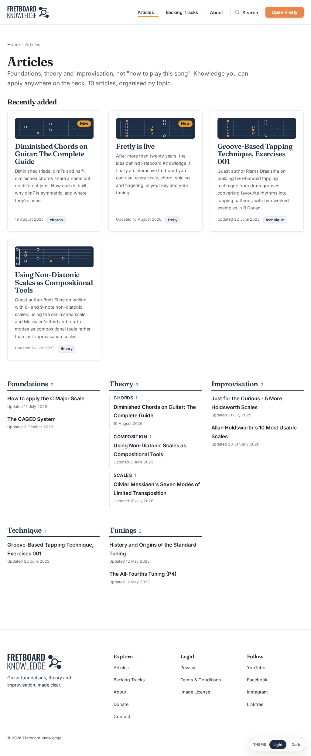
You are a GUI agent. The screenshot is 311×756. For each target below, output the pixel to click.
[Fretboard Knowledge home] (28, 12)
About (216, 12)
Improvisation (234, 384)
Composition (130, 436)
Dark (296, 744)
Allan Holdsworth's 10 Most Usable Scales (254, 432)
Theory (121, 384)
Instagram (257, 691)
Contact (122, 716)
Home (13, 44)
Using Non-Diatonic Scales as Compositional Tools (54, 282)
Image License (195, 691)
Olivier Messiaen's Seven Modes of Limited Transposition (157, 488)
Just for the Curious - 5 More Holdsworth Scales (246, 402)
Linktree (255, 704)
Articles (146, 12)
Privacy (187, 667)
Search (250, 12)
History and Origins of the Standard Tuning (153, 549)
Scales (123, 475)
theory (67, 348)
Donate (121, 704)
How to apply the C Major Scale (45, 398)
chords (56, 220)
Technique (24, 530)
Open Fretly (285, 12)
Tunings (122, 530)
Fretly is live (135, 146)
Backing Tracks (182, 12)
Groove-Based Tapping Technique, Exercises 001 (254, 154)
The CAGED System (31, 419)
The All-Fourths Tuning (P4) (142, 574)
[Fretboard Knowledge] (34, 662)
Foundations (27, 384)
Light (277, 744)
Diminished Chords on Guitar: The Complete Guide (51, 154)
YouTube (256, 667)
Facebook (257, 679)
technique (275, 220)
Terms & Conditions (200, 679)
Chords (123, 397)
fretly (172, 220)
